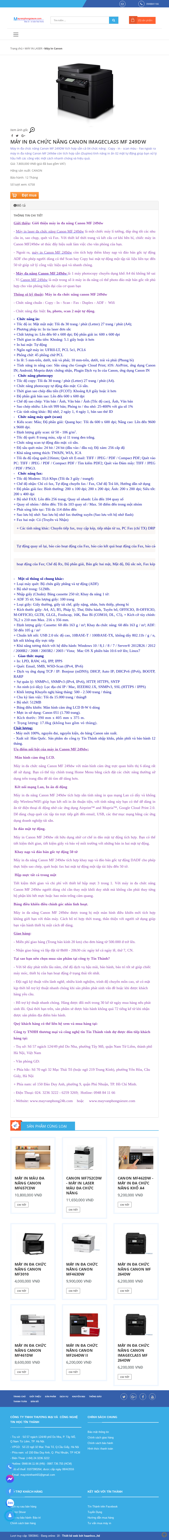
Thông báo (95, 1396)
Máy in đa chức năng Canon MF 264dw (134, 1269)
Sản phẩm (50, 1396)
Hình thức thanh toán (100, 1448)
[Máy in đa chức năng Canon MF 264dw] (136, 1243)
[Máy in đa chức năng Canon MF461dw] (33, 1324)
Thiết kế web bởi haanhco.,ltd (81, 1535)
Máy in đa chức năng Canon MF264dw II (82, 1350)
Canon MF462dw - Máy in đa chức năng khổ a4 (135, 1183)
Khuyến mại (78, 1396)
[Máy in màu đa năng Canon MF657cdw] (33, 1157)
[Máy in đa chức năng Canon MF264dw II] (84, 1324)
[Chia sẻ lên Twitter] (17, 136)
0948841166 (152, 3)
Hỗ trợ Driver (18, 1512)
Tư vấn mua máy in (99, 1523)
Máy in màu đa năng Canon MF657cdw (29, 1183)
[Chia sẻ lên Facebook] (12, 136)
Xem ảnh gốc (19, 130)
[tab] (84, 205)
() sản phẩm (145, 20)
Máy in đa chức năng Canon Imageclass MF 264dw (133, 1353)
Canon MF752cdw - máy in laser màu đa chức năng (84, 1185)
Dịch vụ (64, 1396)
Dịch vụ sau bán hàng (23, 1506)
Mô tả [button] (21, 205)
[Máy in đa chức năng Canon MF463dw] (84, 1243)
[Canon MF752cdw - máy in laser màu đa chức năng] (84, 1157)
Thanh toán (20, 1401)
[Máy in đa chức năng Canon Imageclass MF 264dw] (136, 1324)
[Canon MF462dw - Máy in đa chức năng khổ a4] (136, 1157)
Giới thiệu (35, 1396)
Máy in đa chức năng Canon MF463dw (82, 1269)
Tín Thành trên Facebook (103, 1506)
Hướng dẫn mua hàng (101, 1517)
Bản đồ (35, 1401)
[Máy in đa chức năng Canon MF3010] (33, 1243)
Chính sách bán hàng (23, 1523)
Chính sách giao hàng (101, 1437)
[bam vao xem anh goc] (84, 94)
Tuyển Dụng (95, 1512)
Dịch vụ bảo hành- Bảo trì (25, 1517)
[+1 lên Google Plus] (23, 136)
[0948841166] (9, 1467)
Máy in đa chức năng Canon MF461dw (30, 1350)
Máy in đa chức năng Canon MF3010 (30, 1269)
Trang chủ (16, 48)
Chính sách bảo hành (100, 1443)
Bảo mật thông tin (98, 1432)
